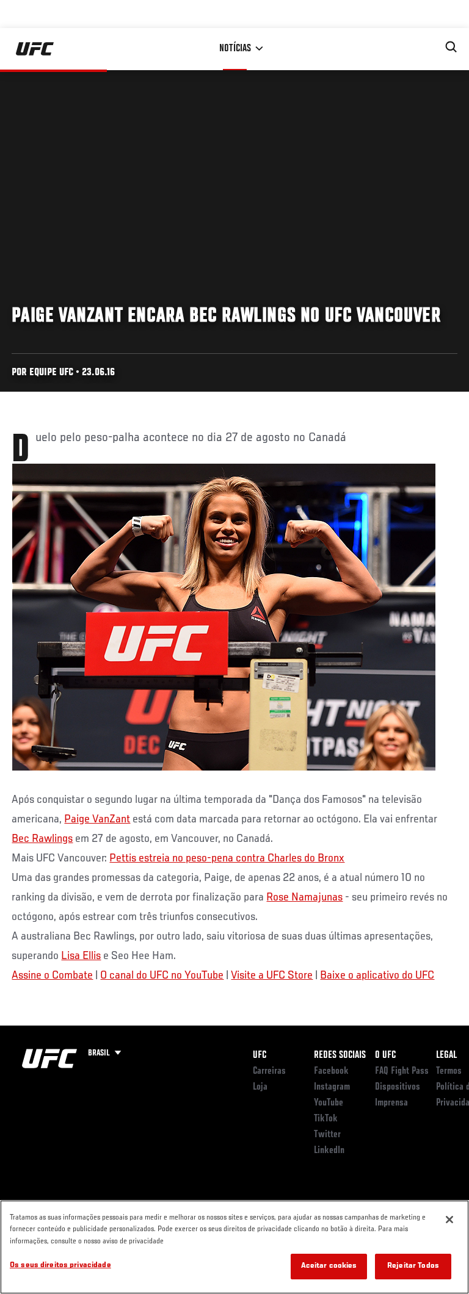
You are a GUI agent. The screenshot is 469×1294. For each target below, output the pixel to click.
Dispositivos (397, 1087)
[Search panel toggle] (451, 47)
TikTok (326, 1118)
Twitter (327, 1134)
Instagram (332, 1087)
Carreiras (269, 1071)
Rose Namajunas (304, 897)
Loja (260, 1087)
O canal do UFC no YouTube (162, 975)
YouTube (328, 1103)
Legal (446, 1055)
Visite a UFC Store (272, 975)
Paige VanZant (97, 819)
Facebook (331, 1071)
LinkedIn (329, 1150)
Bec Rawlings (42, 839)
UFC (259, 1055)
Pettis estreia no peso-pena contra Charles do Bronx (226, 858)
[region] (234, 1247)
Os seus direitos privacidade (60, 1266)
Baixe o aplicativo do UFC (377, 975)
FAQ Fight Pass (402, 1071)
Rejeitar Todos (413, 1266)
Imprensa (391, 1103)
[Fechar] (449, 1219)
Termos (449, 1071)
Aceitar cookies (329, 1266)
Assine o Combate (52, 975)
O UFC (385, 1055)
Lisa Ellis (81, 956)
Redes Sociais (340, 1055)
